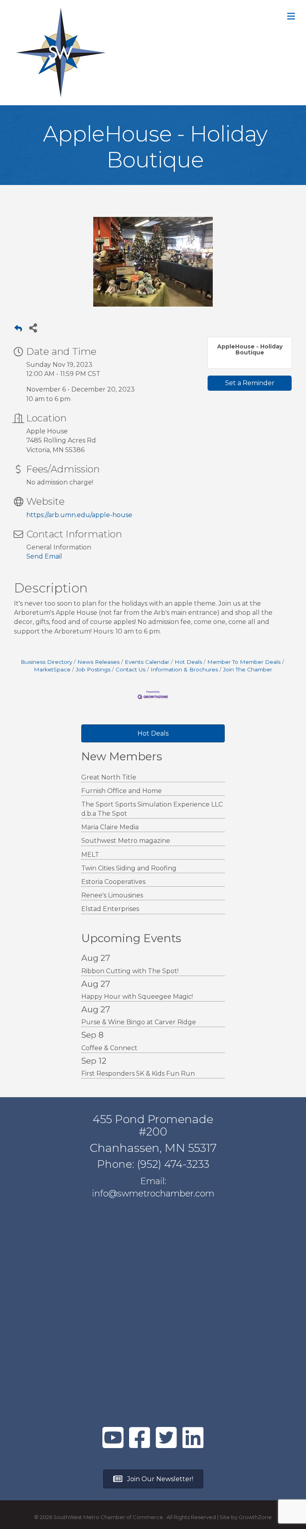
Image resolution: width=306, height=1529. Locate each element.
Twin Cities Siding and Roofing (129, 868)
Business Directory (46, 662)
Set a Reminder (250, 383)
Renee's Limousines (112, 895)
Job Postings (93, 669)
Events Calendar (147, 662)
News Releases (98, 662)
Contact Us (130, 669)
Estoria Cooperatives (113, 882)
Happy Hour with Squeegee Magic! (137, 996)
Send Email (44, 556)
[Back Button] (18, 329)
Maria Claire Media (110, 827)
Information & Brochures (184, 669)
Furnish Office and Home (121, 791)
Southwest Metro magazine (125, 840)
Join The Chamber (247, 669)
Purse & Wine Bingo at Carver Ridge (138, 1022)
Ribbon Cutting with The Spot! (129, 971)
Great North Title (108, 777)
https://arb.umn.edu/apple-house (79, 515)
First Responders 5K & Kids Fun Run (138, 1073)
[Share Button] (33, 327)
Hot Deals (188, 662)
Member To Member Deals (243, 662)
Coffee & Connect (109, 1048)
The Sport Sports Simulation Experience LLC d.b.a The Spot (152, 809)
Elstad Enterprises (110, 909)
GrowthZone (255, 1517)
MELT (90, 854)
